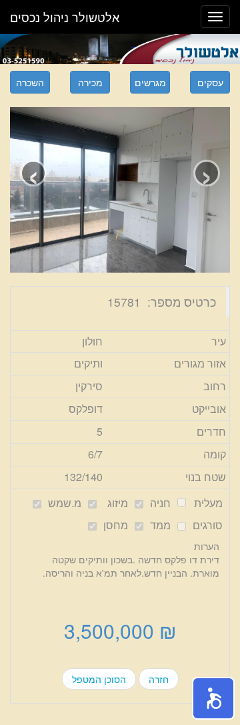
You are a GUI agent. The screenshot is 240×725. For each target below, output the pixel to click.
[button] (213, 698)
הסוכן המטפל (99, 679)
